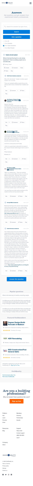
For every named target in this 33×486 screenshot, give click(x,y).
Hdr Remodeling (10, 131)
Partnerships (19, 417)
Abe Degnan (9, 99)
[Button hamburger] (30, 3)
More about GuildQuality (8, 376)
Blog (3, 430)
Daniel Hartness (10, 228)
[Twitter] (6, 475)
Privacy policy (5, 466)
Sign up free (16, 401)
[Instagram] (9, 475)
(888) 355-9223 (20, 435)
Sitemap (4, 468)
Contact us (4, 470)
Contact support (20, 433)
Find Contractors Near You (8, 375)
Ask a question (16, 37)
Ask (3, 415)
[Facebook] (3, 475)
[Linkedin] (11, 475)
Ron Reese (9, 167)
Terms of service (6, 463)
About (3, 444)
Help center (19, 430)
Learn (3, 417)
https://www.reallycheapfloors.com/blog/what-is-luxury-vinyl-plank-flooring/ (17, 265)
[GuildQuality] (7, 3)
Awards (18, 420)
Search (16, 32)
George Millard (10, 202)
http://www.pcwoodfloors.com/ (11, 213)
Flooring (6, 64)
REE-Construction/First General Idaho (14, 168)
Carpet (10, 64)
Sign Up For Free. (15, 365)
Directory (18, 415)
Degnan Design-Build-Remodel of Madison (14, 100)
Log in (17, 437)
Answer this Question (16, 279)
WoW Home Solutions (11, 76)
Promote (4, 420)
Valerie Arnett (10, 55)
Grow (3, 422)
